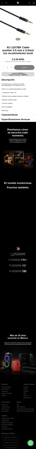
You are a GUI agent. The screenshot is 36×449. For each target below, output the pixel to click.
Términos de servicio (7, 428)
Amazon (26, 395)
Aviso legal (4, 426)
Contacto (4, 395)
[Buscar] (6, 3)
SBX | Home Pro (21, 406)
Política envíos (5, 420)
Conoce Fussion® (6, 387)
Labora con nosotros (7, 393)
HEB (25, 393)
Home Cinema (5, 409)
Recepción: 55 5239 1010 (10, 442)
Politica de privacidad (7, 422)
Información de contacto (8, 418)
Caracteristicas (10, 114)
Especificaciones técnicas (16, 119)
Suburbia (26, 391)
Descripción (8, 79)
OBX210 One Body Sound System (25, 411)
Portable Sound (6, 406)
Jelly (18, 404)
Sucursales (4, 391)
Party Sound (5, 404)
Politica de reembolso (7, 424)
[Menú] (2, 3)
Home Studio (5, 411)
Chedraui (26, 387)
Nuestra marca (5, 389)
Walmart (26, 389)
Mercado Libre (27, 397)
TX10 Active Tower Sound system (25, 409)
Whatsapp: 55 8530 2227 (10, 437)
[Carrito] (34, 3)
